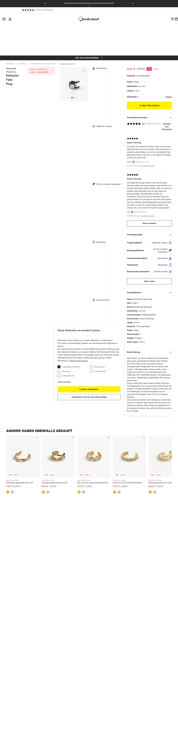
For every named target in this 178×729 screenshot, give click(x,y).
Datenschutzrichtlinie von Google (78, 355)
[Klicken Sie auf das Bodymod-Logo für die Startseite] (91, 19)
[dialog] (89, 364)
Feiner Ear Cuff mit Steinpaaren (127, 482)
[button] (74, 84)
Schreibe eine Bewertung (167, 126)
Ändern (168, 96)
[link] (8, 492)
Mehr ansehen (149, 223)
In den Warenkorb (149, 105)
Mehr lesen (149, 281)
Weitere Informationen (79, 361)
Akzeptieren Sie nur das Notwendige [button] (89, 397)
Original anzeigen (147, 166)
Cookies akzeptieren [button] (89, 389)
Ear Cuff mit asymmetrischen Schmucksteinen (94, 482)
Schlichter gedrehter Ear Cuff (19, 482)
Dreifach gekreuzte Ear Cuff (54, 482)
